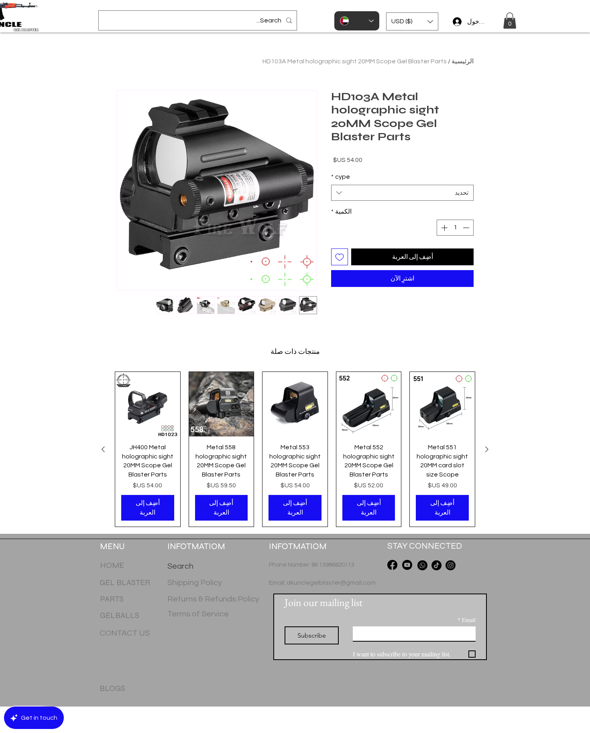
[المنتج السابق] (487, 449)
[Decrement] (466, 240)
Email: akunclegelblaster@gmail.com (322, 583)
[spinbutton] (455, 240)
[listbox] (412, 21)
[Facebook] (392, 565)
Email (467, 619)
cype (340, 189)
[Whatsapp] (422, 565)
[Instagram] (451, 565)
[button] (412, 21)
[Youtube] (407, 565)
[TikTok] (436, 565)
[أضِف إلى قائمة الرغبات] (339, 269)
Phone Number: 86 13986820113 (311, 565)
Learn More (347, 173)
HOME (112, 565)
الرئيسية (463, 61)
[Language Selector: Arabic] (356, 20)
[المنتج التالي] (103, 449)
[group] (295, 449)
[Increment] (443, 240)
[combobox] (402, 206)
